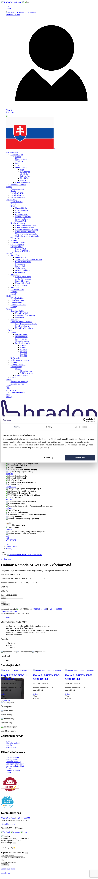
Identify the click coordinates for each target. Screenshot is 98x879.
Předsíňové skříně (17, 189)
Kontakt (9, 745)
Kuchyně (9, 253)
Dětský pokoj (11, 296)
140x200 (23, 352)
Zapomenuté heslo (8, 869)
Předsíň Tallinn (25, 178)
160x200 (23, 354)
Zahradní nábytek (17, 384)
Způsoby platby (12, 760)
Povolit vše (80, 458)
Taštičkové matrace (27, 373)
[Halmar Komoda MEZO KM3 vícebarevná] (24, 555)
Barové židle (20, 264)
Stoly (17, 163)
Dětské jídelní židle (22, 270)
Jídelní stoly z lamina (23, 279)
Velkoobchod (11, 747)
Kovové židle (20, 266)
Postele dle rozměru (22, 343)
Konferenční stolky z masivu (26, 225)
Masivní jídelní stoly (23, 283)
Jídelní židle (15, 255)
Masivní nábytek (12, 152)
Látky (8, 388)
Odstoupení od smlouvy (15, 764)
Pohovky (14, 204)
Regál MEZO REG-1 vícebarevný (14, 677)
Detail (3, 694)
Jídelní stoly (15, 275)
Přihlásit (9, 110)
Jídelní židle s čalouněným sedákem (28, 260)
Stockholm (24, 174)
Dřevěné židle (20, 257)
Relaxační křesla (21, 210)
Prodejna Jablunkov (13, 770)
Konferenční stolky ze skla (25, 227)
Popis (8, 618)
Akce (8, 395)
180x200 (23, 356)
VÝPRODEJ (11, 390)
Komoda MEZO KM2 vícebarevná (78, 677)
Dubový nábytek (17, 155)
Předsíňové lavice (17, 195)
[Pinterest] (25, 832)
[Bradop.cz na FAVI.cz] (10, 793)
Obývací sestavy (17, 247)
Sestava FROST (21, 249)
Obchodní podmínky (13, 743)
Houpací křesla (21, 208)
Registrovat (10, 112)
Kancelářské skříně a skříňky (26, 324)
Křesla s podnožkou (22, 219)
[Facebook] (5, 832)
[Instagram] (15, 832)
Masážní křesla (21, 221)
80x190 (23, 347)
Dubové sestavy (21, 167)
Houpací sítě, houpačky (19, 382)
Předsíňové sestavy (18, 197)
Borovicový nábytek (18, 185)
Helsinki (23, 180)
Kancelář (9, 309)
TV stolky (19, 161)
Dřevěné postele (21, 337)
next (9, 559)
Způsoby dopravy (12, 757)
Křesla (13, 206)
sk (55, 148)
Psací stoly (15, 320)
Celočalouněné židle (23, 262)
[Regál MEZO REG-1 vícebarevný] (15, 670)
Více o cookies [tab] (81, 427)
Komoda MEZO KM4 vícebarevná (46, 677)
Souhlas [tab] (17, 427)
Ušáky (17, 212)
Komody (14, 240)
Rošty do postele (21, 375)
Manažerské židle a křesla (25, 315)
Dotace (8, 8)
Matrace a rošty (16, 367)
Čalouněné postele (22, 341)
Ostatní (13, 377)
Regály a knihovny (22, 326)
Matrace (18, 369)
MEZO (54, 630)
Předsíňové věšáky (18, 193)
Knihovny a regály (18, 242)
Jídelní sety (15, 287)
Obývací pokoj (11, 200)
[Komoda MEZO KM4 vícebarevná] (47, 670)
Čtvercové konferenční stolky (26, 234)
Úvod (8, 544)
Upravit (47, 458)
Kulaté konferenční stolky (25, 232)
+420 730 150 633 (29, 12)
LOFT (8, 386)
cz (10, 116)
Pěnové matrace (26, 371)
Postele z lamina (21, 335)
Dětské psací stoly (17, 300)
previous (4, 559)
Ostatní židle (20, 272)
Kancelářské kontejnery (24, 328)
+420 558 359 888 (13, 15)
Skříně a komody (21, 159)
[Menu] (28, 2)
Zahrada (9, 380)
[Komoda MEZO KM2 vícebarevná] (79, 670)
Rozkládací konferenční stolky (26, 230)
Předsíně (9, 187)
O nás (8, 6)
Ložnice (9, 330)
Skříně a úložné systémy (20, 360)
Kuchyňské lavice (17, 290)
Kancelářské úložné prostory (21, 322)
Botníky (14, 191)
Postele (18, 157)
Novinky (14, 294)
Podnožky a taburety (23, 217)
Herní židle (19, 317)
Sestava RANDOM (22, 251)
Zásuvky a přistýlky (18, 365)
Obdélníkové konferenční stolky (27, 236)
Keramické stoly (21, 285)
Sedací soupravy (17, 202)
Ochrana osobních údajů (15, 766)
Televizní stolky (16, 238)
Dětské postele (16, 302)
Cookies (9, 768)
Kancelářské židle (17, 311)
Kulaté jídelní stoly (22, 281)
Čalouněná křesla (21, 215)
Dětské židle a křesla (18, 305)
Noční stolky (15, 358)
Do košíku (5, 605)
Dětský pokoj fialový (18, 392)
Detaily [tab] (49, 427)
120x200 (23, 350)
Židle (17, 165)
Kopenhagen (25, 172)
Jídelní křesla (20, 268)
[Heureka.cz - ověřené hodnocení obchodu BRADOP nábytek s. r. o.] (7, 808)
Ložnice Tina (25, 176)
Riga (22, 170)
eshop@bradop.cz (10, 611)
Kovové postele (21, 339)
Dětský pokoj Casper (18, 298)
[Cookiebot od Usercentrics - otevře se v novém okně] (84, 420)
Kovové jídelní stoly (23, 277)
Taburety (14, 307)
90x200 (23, 345)
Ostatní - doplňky (17, 245)
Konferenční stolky (22, 182)
